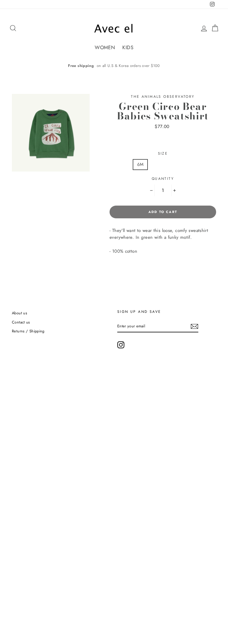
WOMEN (105, 47)
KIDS (127, 47)
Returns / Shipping (28, 331)
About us (19, 313)
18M (182, 164)
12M (160, 164)
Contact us (21, 322)
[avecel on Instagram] (120, 344)
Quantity (163, 178)
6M (140, 164)
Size (163, 153)
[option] (114, 65)
